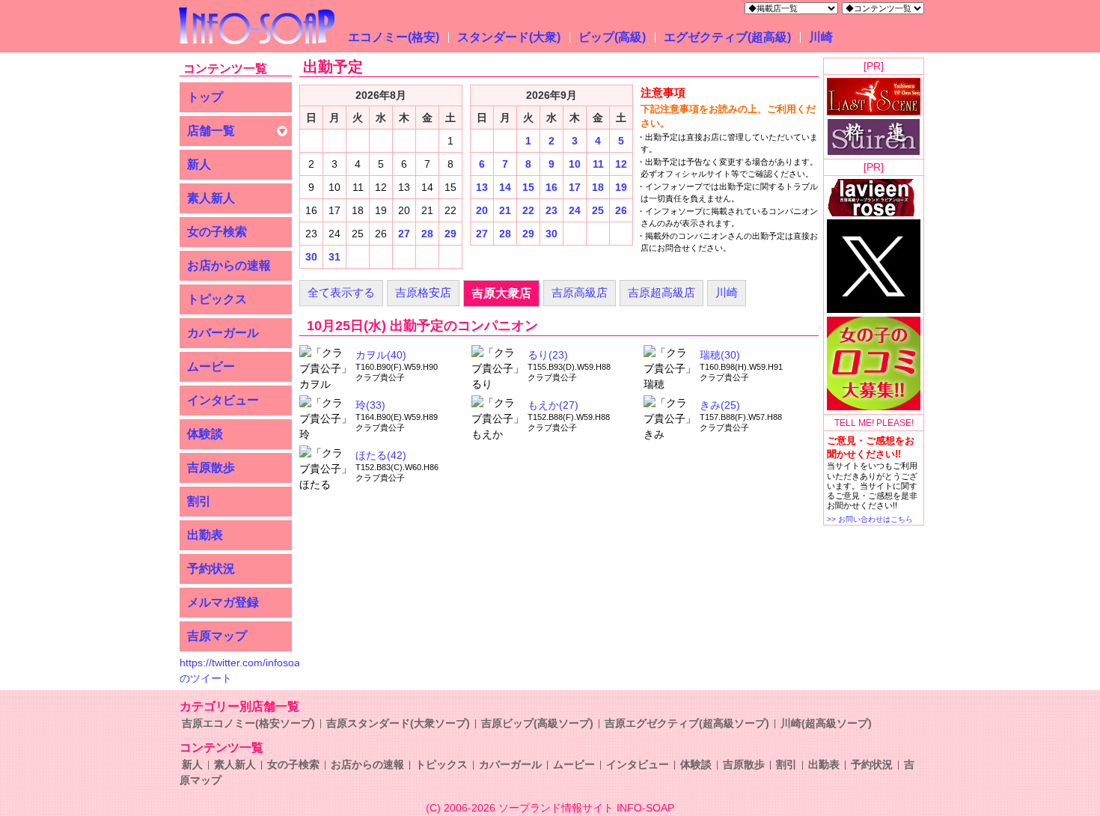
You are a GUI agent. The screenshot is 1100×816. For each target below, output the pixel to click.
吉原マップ (217, 636)
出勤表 (205, 535)
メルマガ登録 (223, 602)
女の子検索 (217, 231)
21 (505, 210)
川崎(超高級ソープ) (826, 723)
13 (482, 187)
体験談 (205, 433)
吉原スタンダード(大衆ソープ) (398, 723)
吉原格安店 (423, 292)
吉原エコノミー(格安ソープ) (248, 723)
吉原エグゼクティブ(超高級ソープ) (687, 723)
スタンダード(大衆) (508, 37)
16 (551, 187)
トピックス (217, 299)
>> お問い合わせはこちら (870, 519)
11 (598, 164)
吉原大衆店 (501, 293)
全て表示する (341, 292)
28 (427, 234)
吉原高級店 (579, 292)
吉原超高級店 (661, 292)
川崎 (821, 37)
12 (621, 164)
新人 (199, 164)
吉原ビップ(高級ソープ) (537, 723)
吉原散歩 (211, 467)
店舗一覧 (211, 130)
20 (482, 210)
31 (334, 257)
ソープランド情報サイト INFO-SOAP (586, 808)
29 (450, 234)
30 (311, 257)
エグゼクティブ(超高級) (727, 37)
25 (598, 210)
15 (528, 187)
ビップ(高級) (612, 37)
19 (621, 187)
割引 (199, 501)
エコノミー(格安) (393, 37)
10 (575, 164)
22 (528, 210)
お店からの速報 (229, 265)
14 (505, 187)
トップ (205, 97)
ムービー (211, 366)
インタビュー (223, 400)
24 (575, 210)
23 (551, 210)
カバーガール (223, 332)
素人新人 (211, 198)
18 (598, 187)
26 (621, 210)
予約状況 (211, 568)
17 (575, 187)
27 (404, 234)
